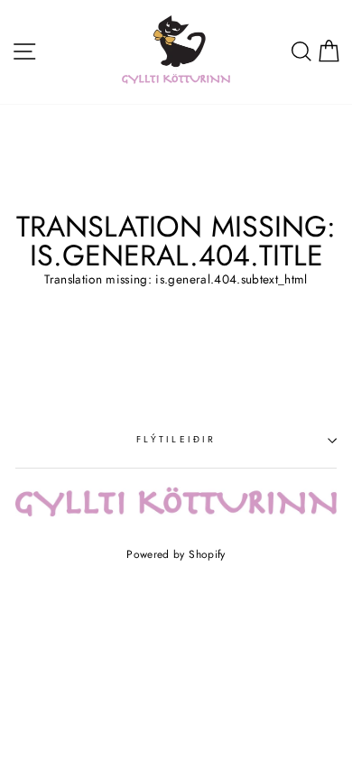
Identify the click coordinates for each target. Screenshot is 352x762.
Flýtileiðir (176, 439)
